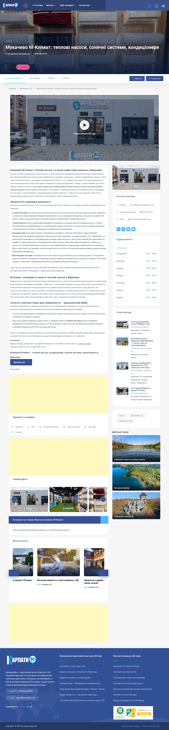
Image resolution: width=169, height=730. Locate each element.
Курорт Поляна (136, 400)
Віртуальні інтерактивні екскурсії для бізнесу (132, 689)
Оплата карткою (73, 427)
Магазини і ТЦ (26, 89)
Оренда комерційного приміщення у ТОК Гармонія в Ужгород (141, 365)
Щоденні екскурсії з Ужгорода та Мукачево (78, 672)
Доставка (92, 427)
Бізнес (139, 333)
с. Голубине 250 (45, 584)
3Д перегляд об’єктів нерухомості (128, 683)
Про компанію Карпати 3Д (124, 672)
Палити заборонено (51, 427)
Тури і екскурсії (66, 5)
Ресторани (135, 396)
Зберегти (138, 79)
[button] (103, 499)
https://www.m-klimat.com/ (139, 219)
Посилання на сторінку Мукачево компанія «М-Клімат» (38, 520)
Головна (39, 5)
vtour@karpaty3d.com (25, 698)
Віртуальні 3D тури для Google (126, 666)
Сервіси (66, 78)
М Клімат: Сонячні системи (125, 695)
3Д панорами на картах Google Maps (129, 678)
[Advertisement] (58, 394)
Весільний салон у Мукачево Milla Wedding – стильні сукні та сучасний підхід (142, 342)
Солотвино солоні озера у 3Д (72, 666)
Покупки (18, 432)
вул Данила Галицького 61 (19, 54)
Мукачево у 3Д (125, 421)
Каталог (50, 5)
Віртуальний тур (15, 78)
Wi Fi (33, 427)
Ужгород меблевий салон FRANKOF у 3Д (140, 323)
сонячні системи (84, 344)
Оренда (144, 380)
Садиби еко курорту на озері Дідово (75, 678)
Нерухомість (142, 383)
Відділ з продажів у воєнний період (128, 700)
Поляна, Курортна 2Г (140, 393)
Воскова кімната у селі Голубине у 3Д (58, 580)
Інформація (35, 78)
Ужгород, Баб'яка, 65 (141, 327)
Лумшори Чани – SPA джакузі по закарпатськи (80, 683)
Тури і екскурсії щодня (131, 726)
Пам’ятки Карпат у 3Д (150, 726)
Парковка (19, 427)
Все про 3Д (84, 5)
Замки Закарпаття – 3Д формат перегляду (78, 695)
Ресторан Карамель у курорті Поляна (141, 389)
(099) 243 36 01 (41, 54)
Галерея (51, 78)
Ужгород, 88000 (26, 691)
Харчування (147, 400)
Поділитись (156, 79)
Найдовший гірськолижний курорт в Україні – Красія (82, 689)
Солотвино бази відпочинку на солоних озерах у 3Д (82, 700)
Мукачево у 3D (19, 362)
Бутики (145, 354)
